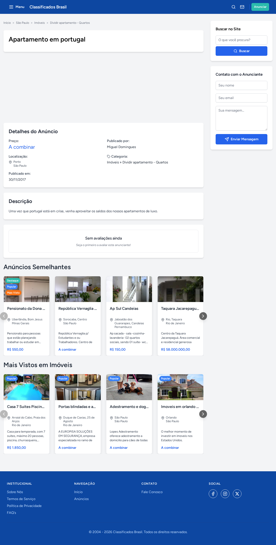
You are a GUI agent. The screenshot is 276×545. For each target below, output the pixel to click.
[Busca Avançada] (233, 7)
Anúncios (81, 499)
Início (7, 23)
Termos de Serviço (21, 499)
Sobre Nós (15, 492)
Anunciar (260, 7)
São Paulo (22, 23)
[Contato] (242, 7)
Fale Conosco (152, 492)
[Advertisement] (103, 87)
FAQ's (11, 513)
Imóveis (39, 23)
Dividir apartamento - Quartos (70, 23)
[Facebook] (213, 493)
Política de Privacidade (24, 506)
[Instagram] (225, 493)
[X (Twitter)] (237, 493)
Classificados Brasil (48, 7)
